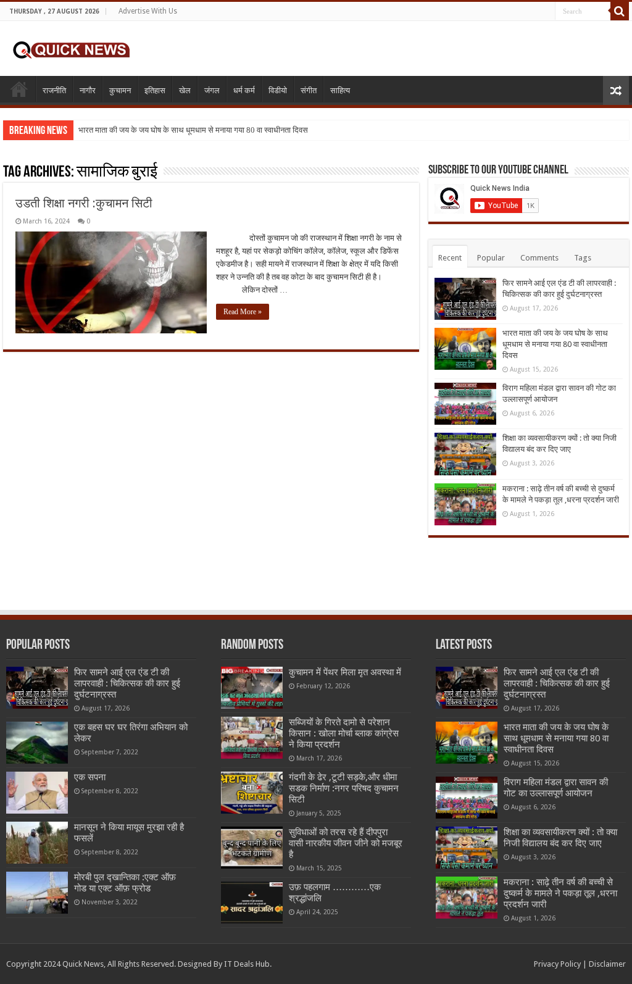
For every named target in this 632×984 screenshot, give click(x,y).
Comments (539, 257)
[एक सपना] (37, 793)
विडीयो (277, 90)
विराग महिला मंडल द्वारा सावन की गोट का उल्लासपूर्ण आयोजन (556, 788)
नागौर (88, 90)
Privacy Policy (557, 964)
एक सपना (90, 777)
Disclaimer (607, 964)
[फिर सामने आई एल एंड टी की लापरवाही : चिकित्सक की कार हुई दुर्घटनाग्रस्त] (37, 688)
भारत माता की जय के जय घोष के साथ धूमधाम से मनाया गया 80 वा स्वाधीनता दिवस (193, 130)
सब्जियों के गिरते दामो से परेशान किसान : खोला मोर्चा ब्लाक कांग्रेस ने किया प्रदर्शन (344, 733)
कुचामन (120, 90)
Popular (491, 257)
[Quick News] (71, 48)
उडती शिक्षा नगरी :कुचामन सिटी (83, 203)
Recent (450, 257)
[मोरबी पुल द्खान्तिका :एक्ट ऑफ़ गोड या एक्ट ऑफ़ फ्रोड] (37, 893)
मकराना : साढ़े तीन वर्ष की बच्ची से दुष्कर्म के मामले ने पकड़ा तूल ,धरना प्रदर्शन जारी (560, 893)
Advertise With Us (147, 11)
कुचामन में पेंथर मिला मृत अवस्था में (345, 672)
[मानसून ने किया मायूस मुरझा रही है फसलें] (37, 843)
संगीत (309, 90)
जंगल (212, 90)
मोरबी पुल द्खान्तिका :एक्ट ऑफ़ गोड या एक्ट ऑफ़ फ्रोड (125, 883)
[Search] (619, 11)
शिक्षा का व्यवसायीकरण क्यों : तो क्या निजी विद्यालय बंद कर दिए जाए (560, 838)
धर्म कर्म (244, 90)
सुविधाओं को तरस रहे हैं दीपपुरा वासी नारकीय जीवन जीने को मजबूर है (345, 843)
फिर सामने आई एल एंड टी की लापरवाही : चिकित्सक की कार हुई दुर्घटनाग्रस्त (127, 683)
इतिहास (154, 90)
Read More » (242, 311)
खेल (185, 90)
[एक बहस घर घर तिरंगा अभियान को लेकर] (37, 743)
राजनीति (54, 90)
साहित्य (340, 90)
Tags (582, 257)
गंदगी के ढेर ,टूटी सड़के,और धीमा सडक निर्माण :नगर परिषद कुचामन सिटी (344, 788)
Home (19, 89)
